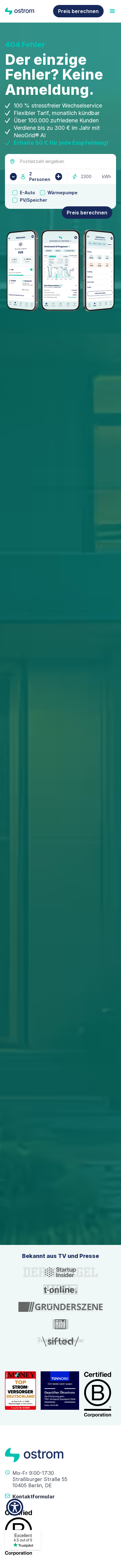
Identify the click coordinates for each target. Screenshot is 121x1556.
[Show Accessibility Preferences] (14, 1507)
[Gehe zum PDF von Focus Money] (20, 1394)
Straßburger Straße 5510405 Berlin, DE (39, 1482)
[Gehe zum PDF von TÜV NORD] (60, 1394)
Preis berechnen (78, 11)
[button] (103, 1311)
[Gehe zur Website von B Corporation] (97, 1394)
